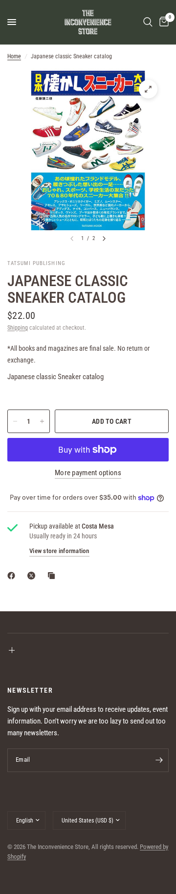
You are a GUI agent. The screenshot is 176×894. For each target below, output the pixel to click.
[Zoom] (148, 89)
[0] (162, 22)
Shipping (17, 327)
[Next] (104, 238)
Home (14, 56)
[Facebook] (13, 575)
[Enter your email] (159, 760)
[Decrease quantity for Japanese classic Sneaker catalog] (15, 421)
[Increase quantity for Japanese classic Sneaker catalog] (42, 421)
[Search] (148, 22)
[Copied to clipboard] (53, 575)
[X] (33, 575)
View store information (59, 551)
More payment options (88, 473)
